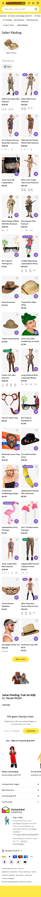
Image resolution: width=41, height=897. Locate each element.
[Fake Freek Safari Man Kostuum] (11, 84)
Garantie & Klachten (8, 875)
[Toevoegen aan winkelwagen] (16, 174)
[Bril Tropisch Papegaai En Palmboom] (30, 403)
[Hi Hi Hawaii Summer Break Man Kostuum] (11, 125)
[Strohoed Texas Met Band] (30, 630)
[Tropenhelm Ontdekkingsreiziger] (11, 476)
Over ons (21, 868)
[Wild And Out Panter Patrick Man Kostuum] (30, 125)
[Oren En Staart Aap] (11, 403)
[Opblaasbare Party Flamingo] (11, 513)
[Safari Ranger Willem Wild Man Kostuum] (11, 207)
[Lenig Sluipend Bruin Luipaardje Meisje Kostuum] (30, 360)
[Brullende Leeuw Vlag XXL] (11, 440)
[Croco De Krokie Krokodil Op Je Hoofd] (30, 324)
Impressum (28, 875)
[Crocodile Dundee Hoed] (30, 440)
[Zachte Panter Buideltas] (11, 589)
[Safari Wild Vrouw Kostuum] (30, 84)
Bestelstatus (19, 20)
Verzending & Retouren (9, 868)
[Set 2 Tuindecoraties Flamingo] (30, 513)
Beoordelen (20, 875)
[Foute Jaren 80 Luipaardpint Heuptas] (11, 165)
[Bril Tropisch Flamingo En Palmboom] (11, 246)
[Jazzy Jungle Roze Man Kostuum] (11, 549)
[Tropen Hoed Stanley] (11, 324)
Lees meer (6, 705)
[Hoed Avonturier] (11, 287)
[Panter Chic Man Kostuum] (11, 360)
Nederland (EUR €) (12, 851)
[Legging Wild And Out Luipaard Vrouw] (30, 549)
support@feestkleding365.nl (27, 834)
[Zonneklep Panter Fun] (11, 630)
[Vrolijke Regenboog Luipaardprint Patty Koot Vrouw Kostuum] (30, 246)
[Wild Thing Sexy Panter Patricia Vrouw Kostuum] (30, 589)
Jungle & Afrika (8, 25)
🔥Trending (7, 20)
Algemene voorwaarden (9, 872)
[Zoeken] (36, 9)
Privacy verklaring (24, 872)
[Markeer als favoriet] (17, 75)
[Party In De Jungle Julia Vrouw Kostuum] (30, 165)
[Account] (33, 3)
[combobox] (20, 9)
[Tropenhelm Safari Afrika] (30, 287)
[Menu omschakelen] (3, 3)
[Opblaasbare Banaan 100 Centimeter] (30, 476)
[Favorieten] (29, 3)
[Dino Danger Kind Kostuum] (30, 207)
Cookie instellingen (8, 878)
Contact (33, 872)
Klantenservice (32, 20)
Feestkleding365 (12, 882)
